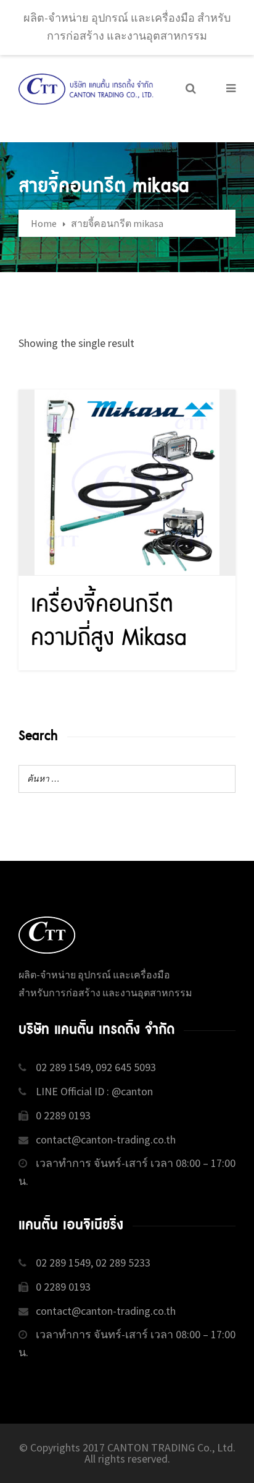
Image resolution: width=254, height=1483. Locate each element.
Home (44, 223)
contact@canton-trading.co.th (106, 1139)
